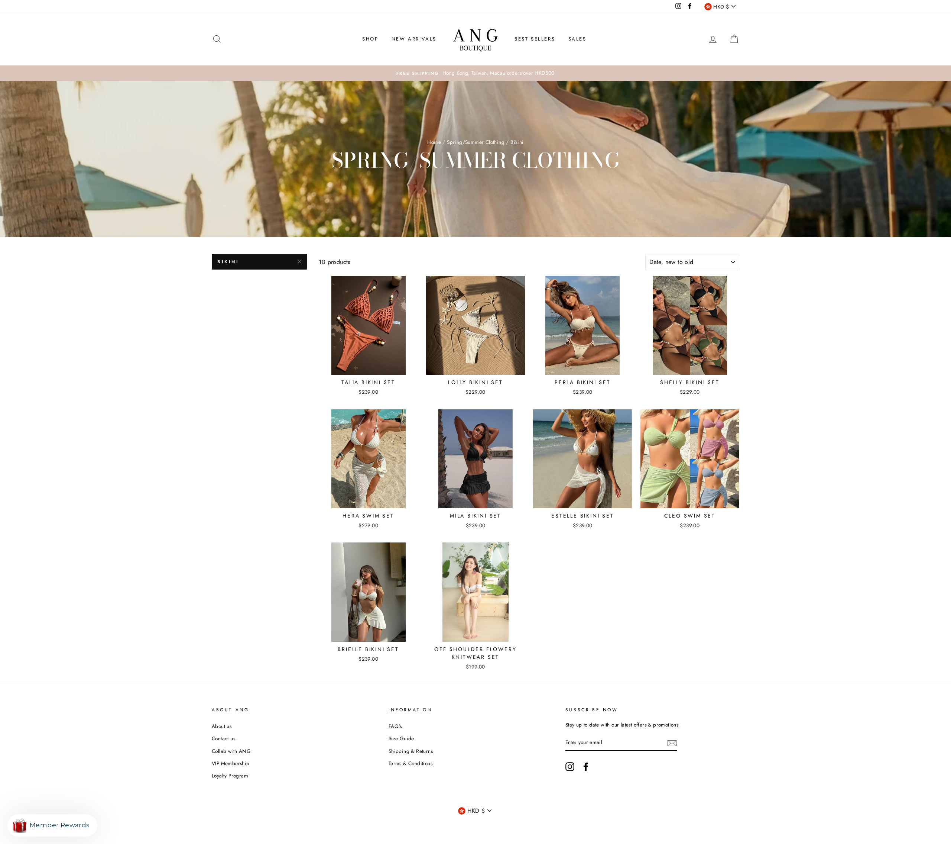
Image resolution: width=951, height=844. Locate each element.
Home (434, 142)
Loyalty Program (230, 775)
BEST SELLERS (535, 38)
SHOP (370, 38)
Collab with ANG (231, 751)
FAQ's (395, 726)
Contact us (223, 738)
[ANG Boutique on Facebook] (585, 766)
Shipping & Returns (411, 751)
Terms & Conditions (410, 763)
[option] (475, 73)
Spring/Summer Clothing (475, 142)
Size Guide (401, 738)
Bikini (228, 261)
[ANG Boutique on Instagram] (569, 766)
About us (221, 726)
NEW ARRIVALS (414, 38)
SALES (577, 38)
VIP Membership (231, 763)
